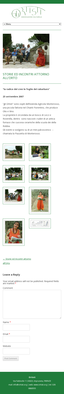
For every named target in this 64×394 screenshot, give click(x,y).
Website (7, 346)
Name (7, 322)
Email (6, 334)
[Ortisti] (32, 12)
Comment (8, 287)
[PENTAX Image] (13, 152)
